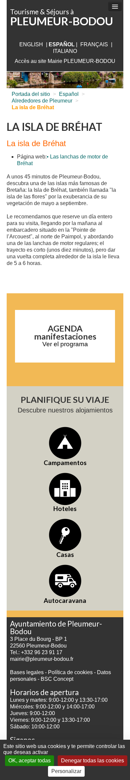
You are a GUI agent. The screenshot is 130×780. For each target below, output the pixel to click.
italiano (65, 51)
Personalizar (66, 771)
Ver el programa (65, 344)
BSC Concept (57, 679)
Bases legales (27, 672)
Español (69, 94)
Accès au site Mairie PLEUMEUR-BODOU (65, 61)
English (31, 44)
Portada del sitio (31, 94)
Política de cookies (71, 672)
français (94, 44)
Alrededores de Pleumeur (42, 101)
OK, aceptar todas (29, 760)
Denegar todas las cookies (92, 760)
